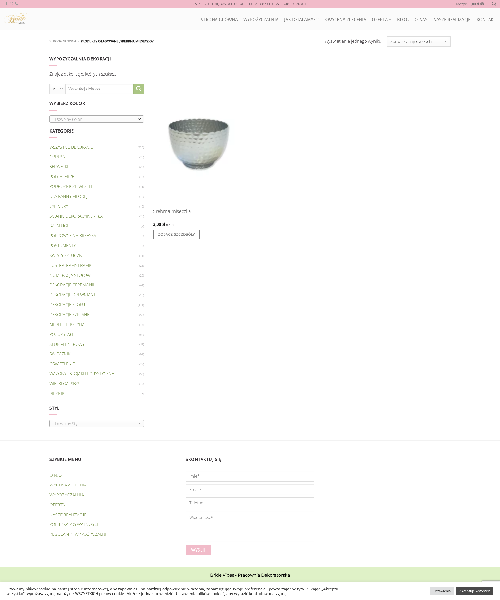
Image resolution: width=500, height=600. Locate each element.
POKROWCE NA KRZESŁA (72, 236)
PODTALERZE (61, 176)
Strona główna (62, 41)
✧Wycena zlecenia (345, 19)
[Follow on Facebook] (6, 4)
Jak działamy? (299, 19)
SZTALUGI (58, 226)
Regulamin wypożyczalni (77, 534)
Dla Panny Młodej (68, 196)
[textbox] (95, 119)
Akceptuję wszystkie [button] (474, 591)
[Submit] (138, 89)
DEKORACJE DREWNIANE (72, 295)
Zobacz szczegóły (176, 234)
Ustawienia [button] (442, 591)
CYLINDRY (58, 206)
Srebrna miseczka (172, 211)
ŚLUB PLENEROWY (66, 344)
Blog (403, 19)
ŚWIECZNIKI (60, 354)
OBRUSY (57, 157)
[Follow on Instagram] (11, 4)
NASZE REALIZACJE (452, 19)
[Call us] (16, 4)
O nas (421, 19)
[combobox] (96, 119)
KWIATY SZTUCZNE (67, 255)
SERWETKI (58, 167)
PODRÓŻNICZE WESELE (71, 186)
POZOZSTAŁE (61, 334)
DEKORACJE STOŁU (67, 305)
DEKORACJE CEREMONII (71, 285)
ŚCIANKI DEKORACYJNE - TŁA (76, 216)
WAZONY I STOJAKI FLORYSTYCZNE (81, 374)
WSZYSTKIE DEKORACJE (71, 147)
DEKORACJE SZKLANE (69, 314)
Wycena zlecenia (68, 485)
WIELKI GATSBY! (64, 383)
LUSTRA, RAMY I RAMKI (70, 265)
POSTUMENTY (62, 245)
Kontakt (486, 19)
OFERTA (380, 19)
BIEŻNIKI (57, 393)
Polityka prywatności (73, 524)
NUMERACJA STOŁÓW (70, 275)
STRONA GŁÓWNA (219, 19)
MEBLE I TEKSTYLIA (67, 324)
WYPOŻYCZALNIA (260, 19)
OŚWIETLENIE (62, 364)
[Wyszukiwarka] (494, 4)
